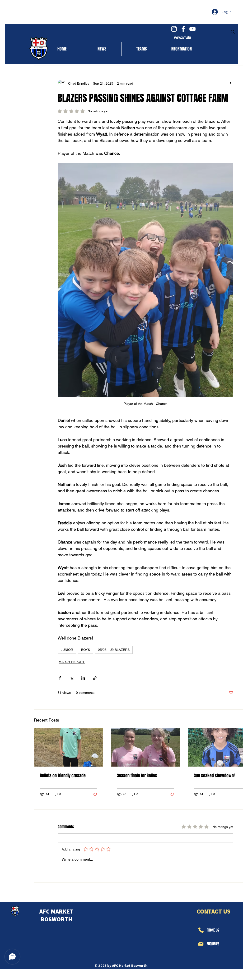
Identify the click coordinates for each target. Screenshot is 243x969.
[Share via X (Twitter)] (71, 678)
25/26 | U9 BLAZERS (114, 650)
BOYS (85, 650)
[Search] (233, 32)
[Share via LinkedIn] (83, 678)
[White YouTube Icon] (192, 29)
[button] (141, 49)
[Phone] (201, 930)
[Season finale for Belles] (145, 747)
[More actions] (230, 83)
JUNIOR (67, 650)
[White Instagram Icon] (174, 29)
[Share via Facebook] (60, 678)
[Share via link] (95, 678)
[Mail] (201, 944)
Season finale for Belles (137, 775)
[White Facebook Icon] (183, 29)
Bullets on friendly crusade (63, 775)
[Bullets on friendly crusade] (68, 747)
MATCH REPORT (72, 662)
